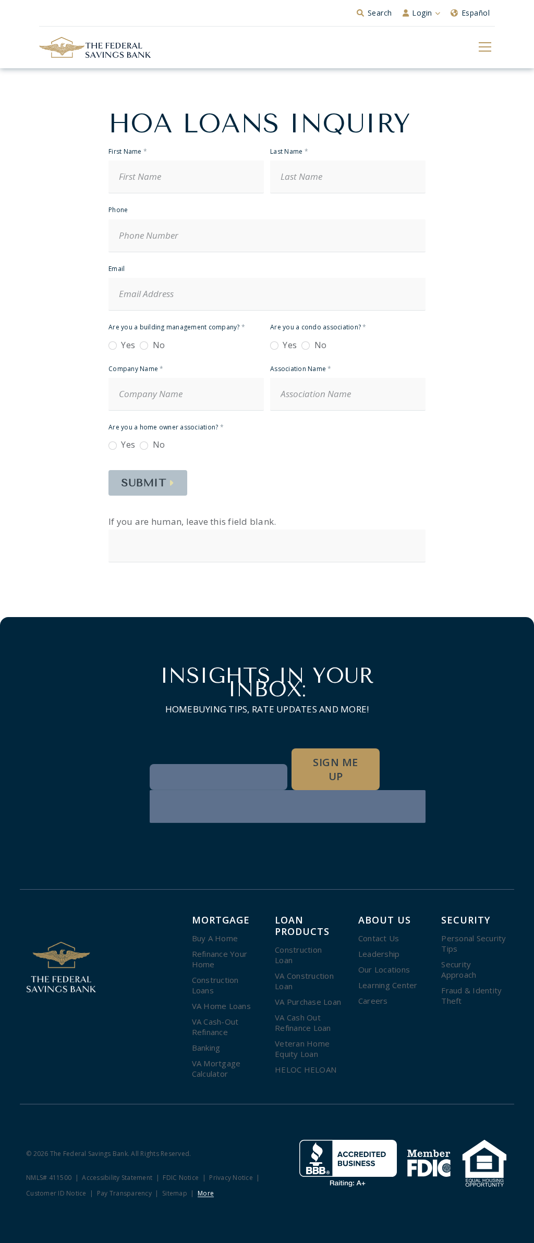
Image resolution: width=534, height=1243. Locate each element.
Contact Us (378, 938)
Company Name (136, 369)
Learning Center (388, 985)
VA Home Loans (221, 1006)
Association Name (301, 369)
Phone (118, 210)
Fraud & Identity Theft (471, 995)
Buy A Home (215, 938)
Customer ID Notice (56, 1193)
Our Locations (384, 969)
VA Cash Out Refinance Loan (303, 1022)
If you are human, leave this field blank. (192, 521)
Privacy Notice (231, 1178)
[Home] (95, 47)
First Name (127, 152)
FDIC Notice (181, 1178)
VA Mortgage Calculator (216, 1068)
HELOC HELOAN (305, 1069)
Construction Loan (298, 954)
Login (422, 13)
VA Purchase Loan (308, 1001)
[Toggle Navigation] (484, 46)
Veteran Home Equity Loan (302, 1048)
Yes (127, 345)
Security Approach (458, 969)
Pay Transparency (124, 1193)
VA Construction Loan (304, 980)
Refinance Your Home (220, 959)
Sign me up (335, 769)
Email (116, 269)
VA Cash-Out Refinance (215, 1026)
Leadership (379, 954)
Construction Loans (215, 985)
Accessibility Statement (117, 1178)
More (206, 1193)
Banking (206, 1047)
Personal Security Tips (473, 943)
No (157, 345)
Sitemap (174, 1193)
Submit (144, 483)
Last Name (289, 152)
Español (476, 13)
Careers (373, 1000)
